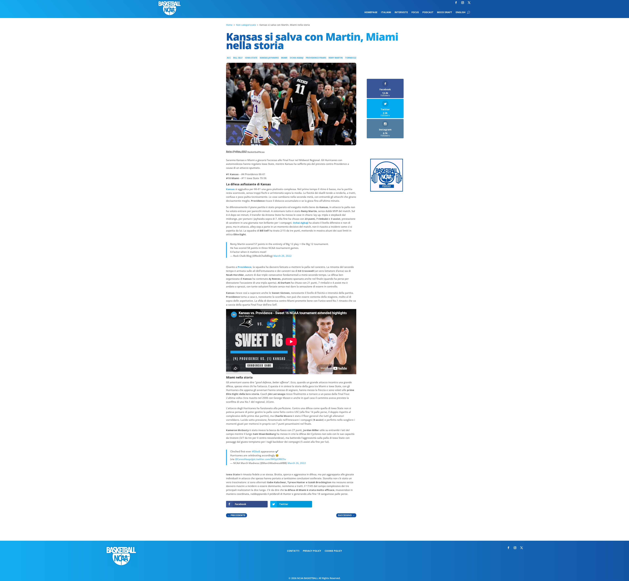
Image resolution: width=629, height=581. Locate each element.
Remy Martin (336, 57)
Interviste (401, 12)
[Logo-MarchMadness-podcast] (386, 190)
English (460, 12)
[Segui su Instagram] (462, 2)
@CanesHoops (243, 459)
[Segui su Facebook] (456, 2)
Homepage (370, 12)
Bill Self (238, 57)
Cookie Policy (333, 551)
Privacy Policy (312, 551)
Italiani (386, 12)
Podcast (427, 12)
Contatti (293, 551)
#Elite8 (256, 451)
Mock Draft (444, 12)
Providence (244, 267)
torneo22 (350, 57)
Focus (415, 12)
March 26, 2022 (282, 255)
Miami (284, 57)
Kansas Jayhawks (269, 57)
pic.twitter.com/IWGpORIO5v (269, 459)
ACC (229, 57)
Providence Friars (316, 57)
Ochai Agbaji (296, 57)
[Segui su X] (469, 2)
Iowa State (251, 57)
